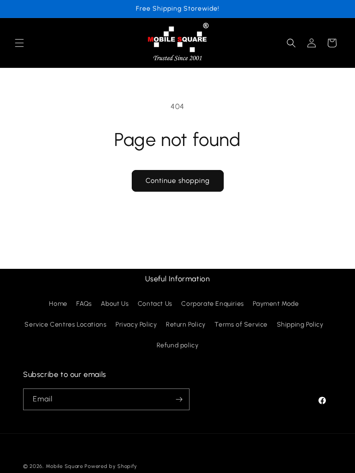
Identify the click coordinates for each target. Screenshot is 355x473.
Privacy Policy (136, 324)
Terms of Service (241, 324)
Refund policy (178, 345)
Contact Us (155, 304)
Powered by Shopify (111, 466)
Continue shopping (178, 180)
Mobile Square (64, 466)
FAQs (84, 304)
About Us (115, 304)
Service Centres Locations (65, 324)
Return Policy (186, 324)
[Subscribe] (179, 399)
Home (58, 304)
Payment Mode (276, 304)
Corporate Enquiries (212, 304)
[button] (19, 43)
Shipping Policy (300, 324)
